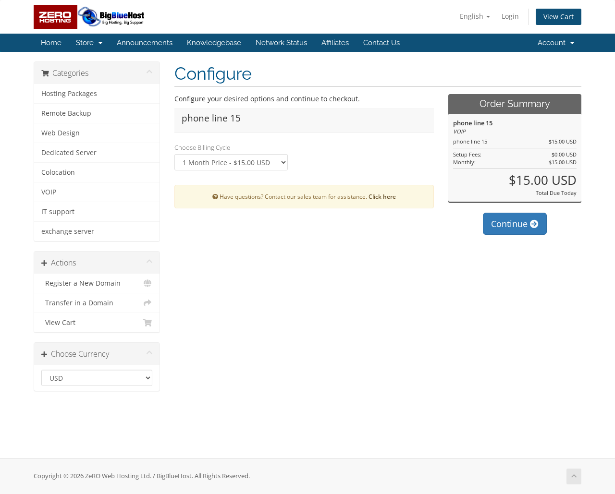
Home (51, 42)
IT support (57, 211)
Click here (382, 196)
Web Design (60, 133)
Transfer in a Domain (77, 303)
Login (510, 16)
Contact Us (381, 42)
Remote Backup (66, 113)
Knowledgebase (214, 42)
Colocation (58, 172)
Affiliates (335, 42)
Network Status (281, 42)
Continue (510, 223)
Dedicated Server (69, 152)
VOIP (48, 192)
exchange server (67, 231)
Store (87, 42)
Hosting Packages (69, 93)
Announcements (144, 42)
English (472, 16)
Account (553, 42)
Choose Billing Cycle (202, 147)
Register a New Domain (81, 283)
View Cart (558, 16)
